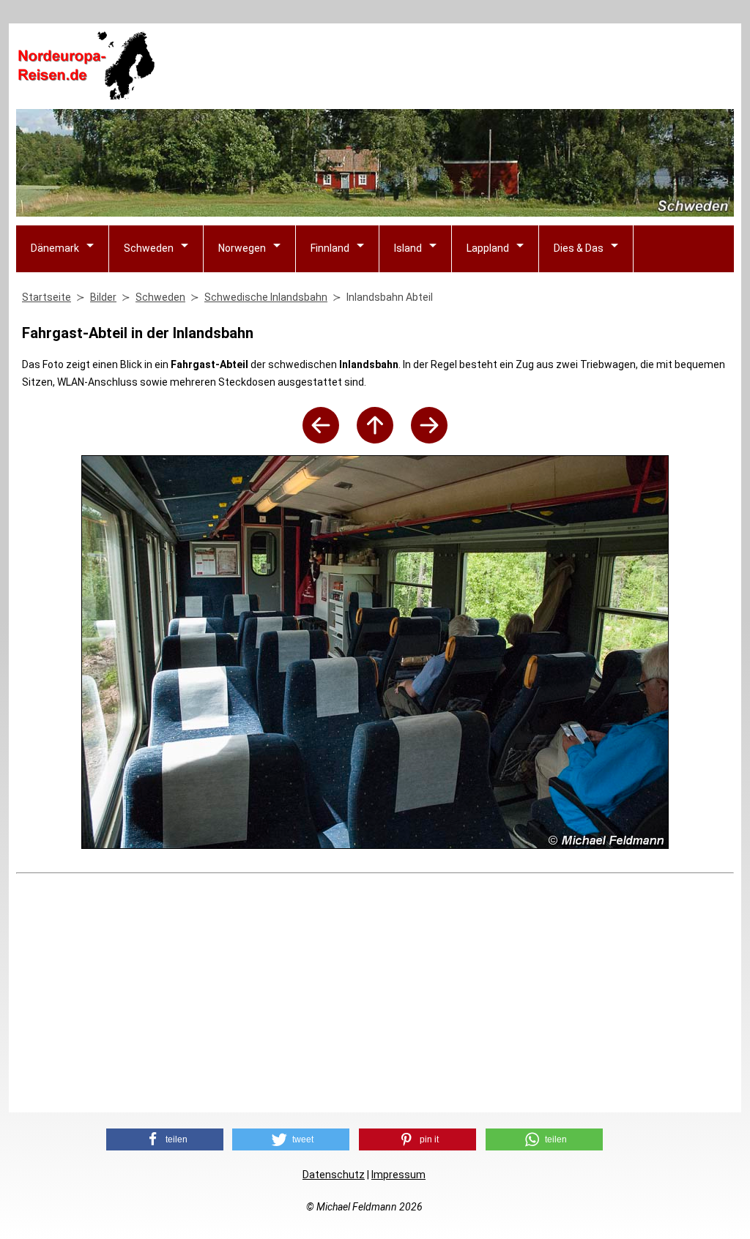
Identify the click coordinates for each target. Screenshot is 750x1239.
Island (408, 248)
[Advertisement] (467, 67)
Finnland (330, 248)
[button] (164, 1139)
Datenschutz (333, 1174)
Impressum (398, 1174)
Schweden (149, 248)
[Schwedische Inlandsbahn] (375, 439)
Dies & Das (579, 248)
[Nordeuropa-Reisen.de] (85, 93)
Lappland (488, 248)
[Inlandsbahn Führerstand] (320, 439)
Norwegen (242, 248)
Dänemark (55, 248)
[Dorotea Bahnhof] (429, 439)
